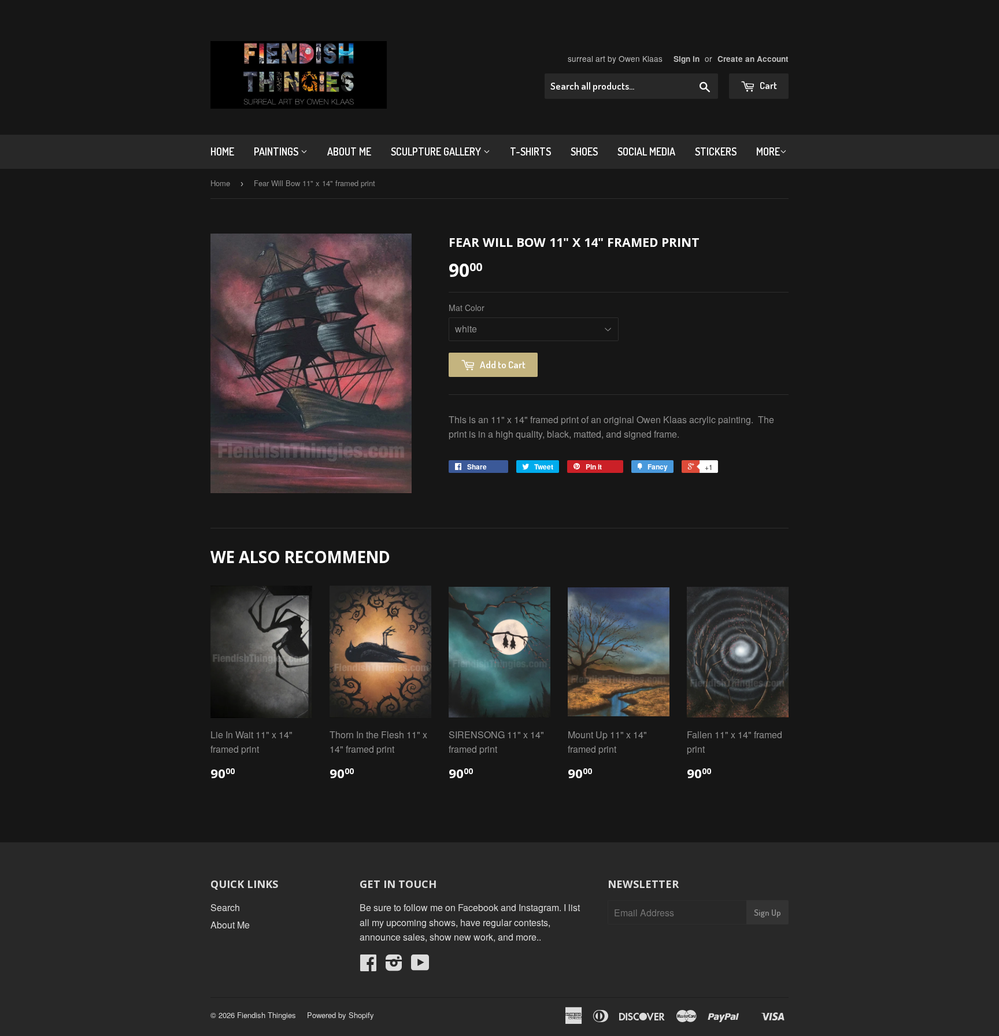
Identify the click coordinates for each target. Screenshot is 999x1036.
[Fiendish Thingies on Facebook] (368, 965)
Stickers (716, 151)
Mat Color (466, 307)
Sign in (687, 58)
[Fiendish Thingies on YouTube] (420, 965)
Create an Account (753, 58)
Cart (767, 85)
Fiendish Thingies (266, 1014)
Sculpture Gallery (437, 151)
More (768, 151)
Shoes (584, 151)
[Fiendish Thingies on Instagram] (394, 965)
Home (222, 151)
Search (225, 907)
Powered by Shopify (340, 1014)
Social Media (646, 151)
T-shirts (530, 151)
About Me (349, 151)
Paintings (277, 151)
